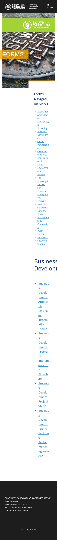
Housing (41, 200)
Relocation (42, 237)
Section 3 (42, 240)
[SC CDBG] (22, 6)
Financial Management (42, 194)
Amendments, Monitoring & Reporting (43, 121)
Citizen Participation (43, 144)
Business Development (42, 135)
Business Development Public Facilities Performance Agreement (43, 433)
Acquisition (42, 111)
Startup (41, 243)
